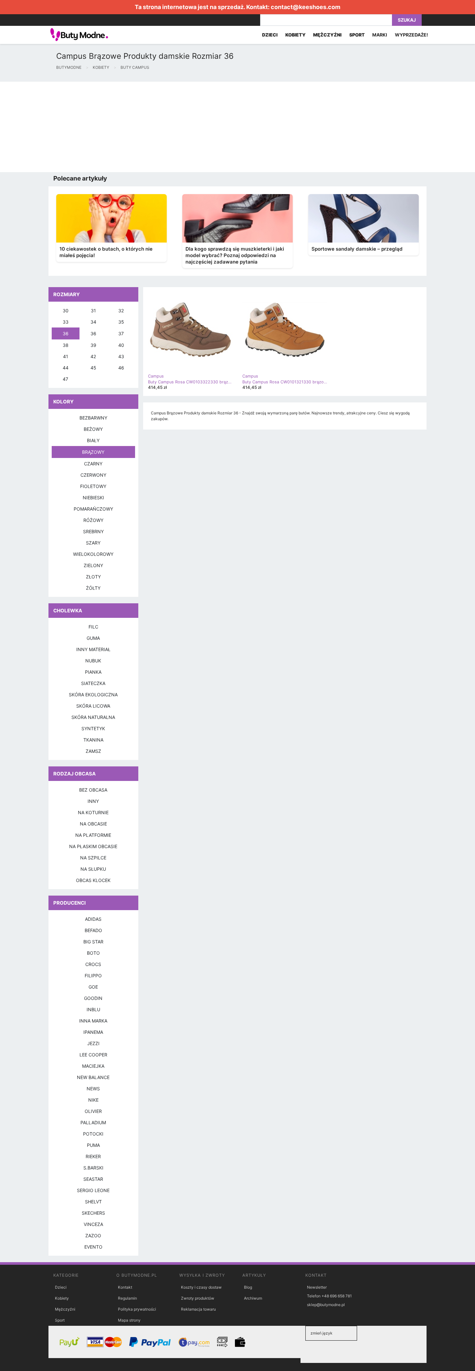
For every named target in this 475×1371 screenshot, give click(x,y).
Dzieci (61, 1287)
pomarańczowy (93, 509)
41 (65, 356)
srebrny (93, 531)
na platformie (93, 835)
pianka (93, 672)
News (93, 1088)
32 (121, 310)
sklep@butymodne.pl (326, 1304)
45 (93, 367)
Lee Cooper (93, 1054)
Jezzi (93, 1043)
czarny (93, 463)
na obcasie (93, 823)
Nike (93, 1100)
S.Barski (93, 1167)
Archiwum (253, 1298)
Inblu (93, 1009)
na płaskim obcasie (93, 846)
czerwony (93, 475)
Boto (93, 953)
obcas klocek (93, 880)
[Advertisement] (194, 127)
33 (66, 322)
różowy (93, 520)
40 (121, 345)
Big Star (93, 941)
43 (121, 356)
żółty (93, 588)
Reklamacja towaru (198, 1309)
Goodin (93, 998)
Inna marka (93, 1020)
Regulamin (127, 1298)
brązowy (93, 452)
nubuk (93, 660)
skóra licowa (93, 706)
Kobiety (62, 1298)
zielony (93, 565)
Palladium (93, 1122)
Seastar (93, 1179)
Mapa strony (129, 1320)
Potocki (93, 1134)
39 (93, 345)
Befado (93, 930)
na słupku (93, 869)
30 (66, 310)
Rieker (93, 1156)
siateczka (93, 683)
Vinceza (93, 1224)
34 (93, 322)
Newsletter (317, 1287)
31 (93, 310)
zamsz (93, 751)
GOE (93, 987)
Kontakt (125, 1287)
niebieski (93, 497)
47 (65, 379)
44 (66, 367)
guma (93, 638)
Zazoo (93, 1235)
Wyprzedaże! (411, 34)
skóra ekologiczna (93, 694)
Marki (379, 34)
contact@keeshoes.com (305, 7)
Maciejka (93, 1066)
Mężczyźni (65, 1309)
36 (66, 333)
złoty (93, 576)
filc (93, 626)
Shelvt (93, 1201)
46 (121, 367)
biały (93, 440)
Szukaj (407, 20)
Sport (60, 1320)
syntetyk (93, 728)
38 (66, 345)
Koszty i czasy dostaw (201, 1287)
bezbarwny (93, 418)
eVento (93, 1247)
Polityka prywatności (137, 1309)
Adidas (93, 919)
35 (121, 322)
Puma (93, 1145)
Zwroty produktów (197, 1298)
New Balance (93, 1077)
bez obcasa (93, 790)
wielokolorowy (93, 554)
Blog (248, 1287)
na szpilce (93, 857)
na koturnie (93, 812)
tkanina (93, 740)
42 (93, 356)
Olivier (93, 1111)
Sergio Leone (93, 1190)
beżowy (93, 429)
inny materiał (93, 649)
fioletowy (93, 486)
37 (121, 333)
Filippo (93, 975)
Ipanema (93, 1032)
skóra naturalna (93, 717)
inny (93, 801)
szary (93, 542)
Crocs (93, 964)
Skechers (93, 1213)
